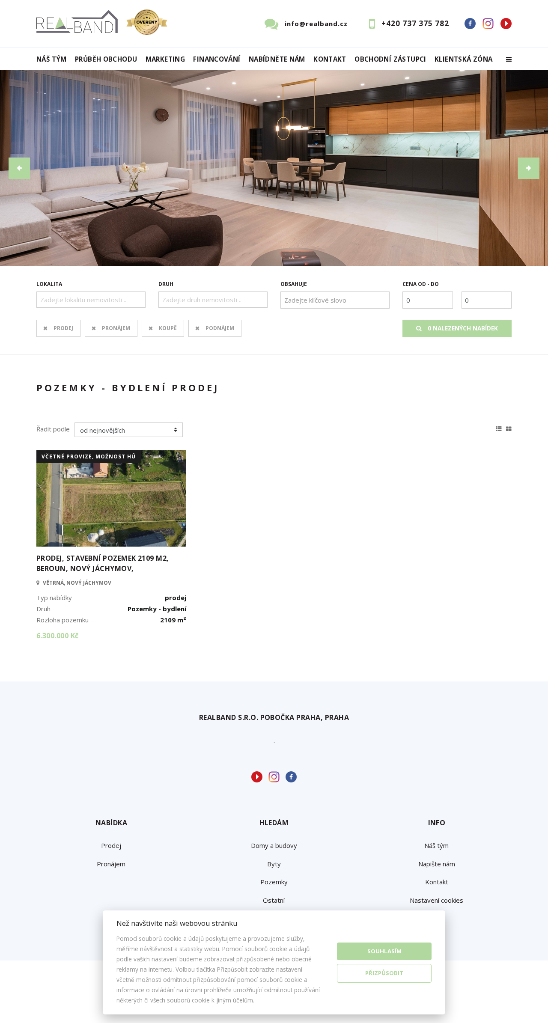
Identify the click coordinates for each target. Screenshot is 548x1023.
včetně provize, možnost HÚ (89, 456)
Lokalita (49, 284)
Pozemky (274, 881)
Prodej (63, 328)
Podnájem (220, 328)
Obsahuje (293, 284)
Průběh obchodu (106, 59)
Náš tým (51, 59)
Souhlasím (384, 951)
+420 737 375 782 (415, 23)
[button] (19, 168)
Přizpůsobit (384, 973)
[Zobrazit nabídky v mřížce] (509, 427)
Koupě (168, 328)
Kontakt (329, 59)
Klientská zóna (463, 59)
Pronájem (116, 328)
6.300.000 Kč (57, 635)
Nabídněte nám (277, 59)
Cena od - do (420, 284)
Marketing (165, 59)
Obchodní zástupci (390, 59)
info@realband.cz (316, 23)
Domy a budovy (274, 845)
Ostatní (274, 900)
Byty (274, 863)
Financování (216, 59)
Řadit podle (53, 429)
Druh (165, 284)
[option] (274, 168)
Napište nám (436, 863)
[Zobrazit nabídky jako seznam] (499, 427)
